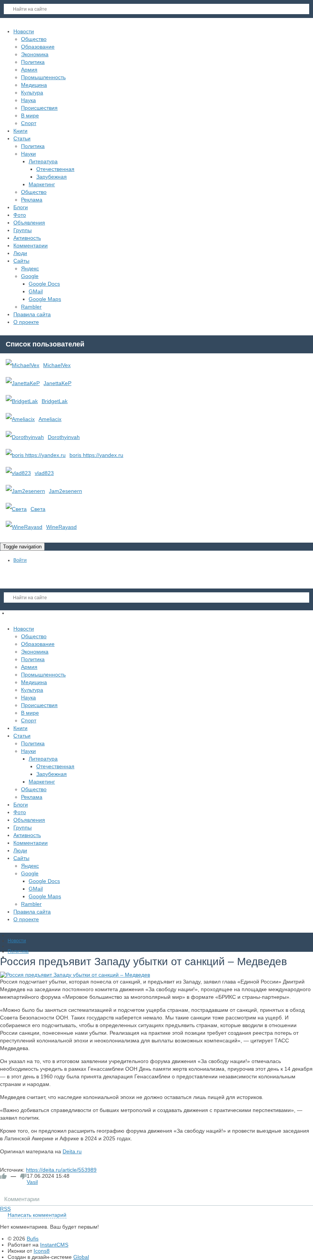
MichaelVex (57, 365)
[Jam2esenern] (25, 491)
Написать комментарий (37, 1215)
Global (81, 1257)
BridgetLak (55, 401)
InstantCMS (54, 1245)
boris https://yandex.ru (96, 455)
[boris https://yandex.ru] (36, 455)
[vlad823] (18, 473)
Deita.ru (72, 1151)
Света (38, 509)
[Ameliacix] (20, 419)
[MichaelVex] (22, 365)
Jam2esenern (65, 491)
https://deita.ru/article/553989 (61, 1170)
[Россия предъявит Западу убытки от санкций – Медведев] (156, 975)
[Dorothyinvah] (25, 437)
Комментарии (21, 1199)
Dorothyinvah (64, 437)
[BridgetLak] (22, 401)
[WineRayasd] (24, 527)
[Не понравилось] (23, 1176)
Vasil (32, 1182)
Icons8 (42, 1251)
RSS (5, 1209)
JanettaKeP (57, 383)
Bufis (33, 1239)
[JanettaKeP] (23, 383)
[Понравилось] (3, 1176)
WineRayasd (61, 527)
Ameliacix (50, 419)
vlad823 (44, 473)
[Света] (16, 509)
